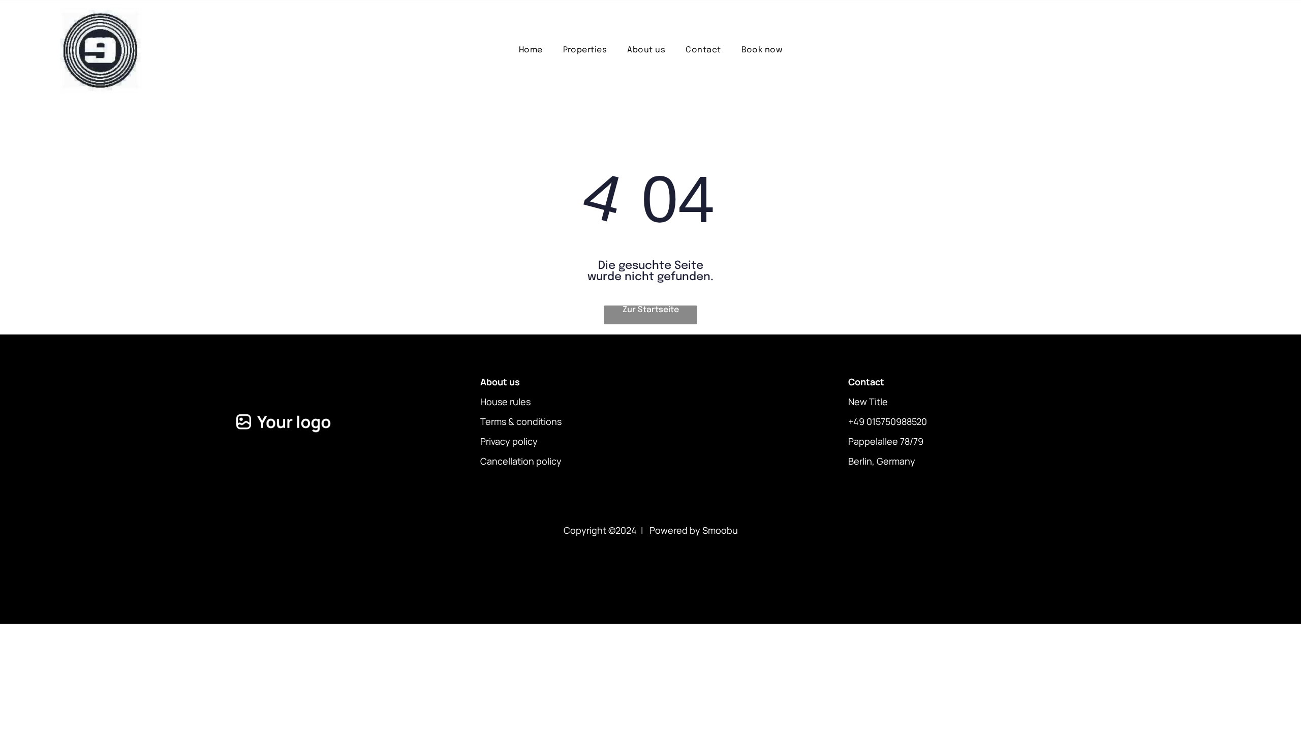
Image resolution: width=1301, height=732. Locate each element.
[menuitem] (531, 50)
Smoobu (720, 530)
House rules (505, 401)
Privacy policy (509, 441)
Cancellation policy (521, 461)
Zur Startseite (651, 310)
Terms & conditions (521, 421)
